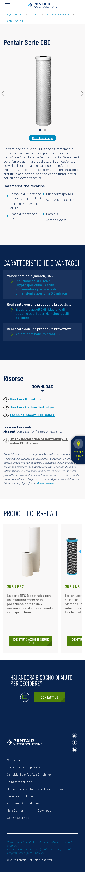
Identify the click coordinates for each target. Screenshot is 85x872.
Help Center (15, 810)
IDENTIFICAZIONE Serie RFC (31, 641)
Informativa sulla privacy (23, 767)
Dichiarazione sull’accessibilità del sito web (36, 789)
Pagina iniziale (15, 14)
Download (44, 810)
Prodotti (34, 14)
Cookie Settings (18, 817)
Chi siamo (44, 774)
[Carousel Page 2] (45, 130)
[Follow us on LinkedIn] (74, 749)
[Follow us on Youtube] (74, 735)
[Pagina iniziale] (43, 5)
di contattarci (45, 483)
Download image (42, 138)
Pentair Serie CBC (16, 21)
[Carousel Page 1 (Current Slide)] (40, 130)
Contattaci (14, 760)
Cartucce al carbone (57, 14)
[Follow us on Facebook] (74, 742)
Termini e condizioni (20, 796)
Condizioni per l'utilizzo (22, 774)
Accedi (9, 431)
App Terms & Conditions (23, 803)
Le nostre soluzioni (20, 781)
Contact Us (49, 697)
